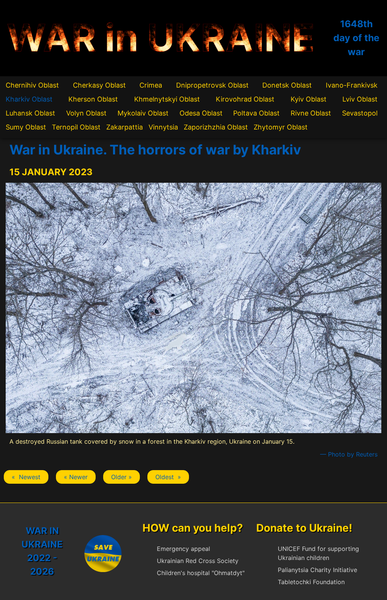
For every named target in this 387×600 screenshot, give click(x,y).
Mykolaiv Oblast (143, 113)
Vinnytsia (163, 127)
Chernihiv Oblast (32, 85)
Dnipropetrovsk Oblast (212, 85)
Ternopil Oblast (76, 127)
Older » (121, 477)
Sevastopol (360, 113)
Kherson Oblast (93, 99)
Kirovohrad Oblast (245, 99)
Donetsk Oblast (287, 85)
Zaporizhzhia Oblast (216, 127)
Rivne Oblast (311, 113)
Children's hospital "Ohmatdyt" (201, 573)
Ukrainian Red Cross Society (197, 561)
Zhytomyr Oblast (281, 127)
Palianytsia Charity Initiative (317, 570)
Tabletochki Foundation (311, 582)
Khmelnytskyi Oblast (167, 99)
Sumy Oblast (26, 127)
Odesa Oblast (201, 113)
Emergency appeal (183, 548)
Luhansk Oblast (30, 113)
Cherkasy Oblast (99, 85)
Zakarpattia (124, 127)
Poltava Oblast (256, 113)
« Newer (76, 477)
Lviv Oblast (360, 99)
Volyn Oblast (86, 113)
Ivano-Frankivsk (352, 85)
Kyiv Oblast (309, 99)
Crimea (150, 85)
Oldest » (168, 477)
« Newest (26, 477)
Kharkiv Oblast (29, 99)
